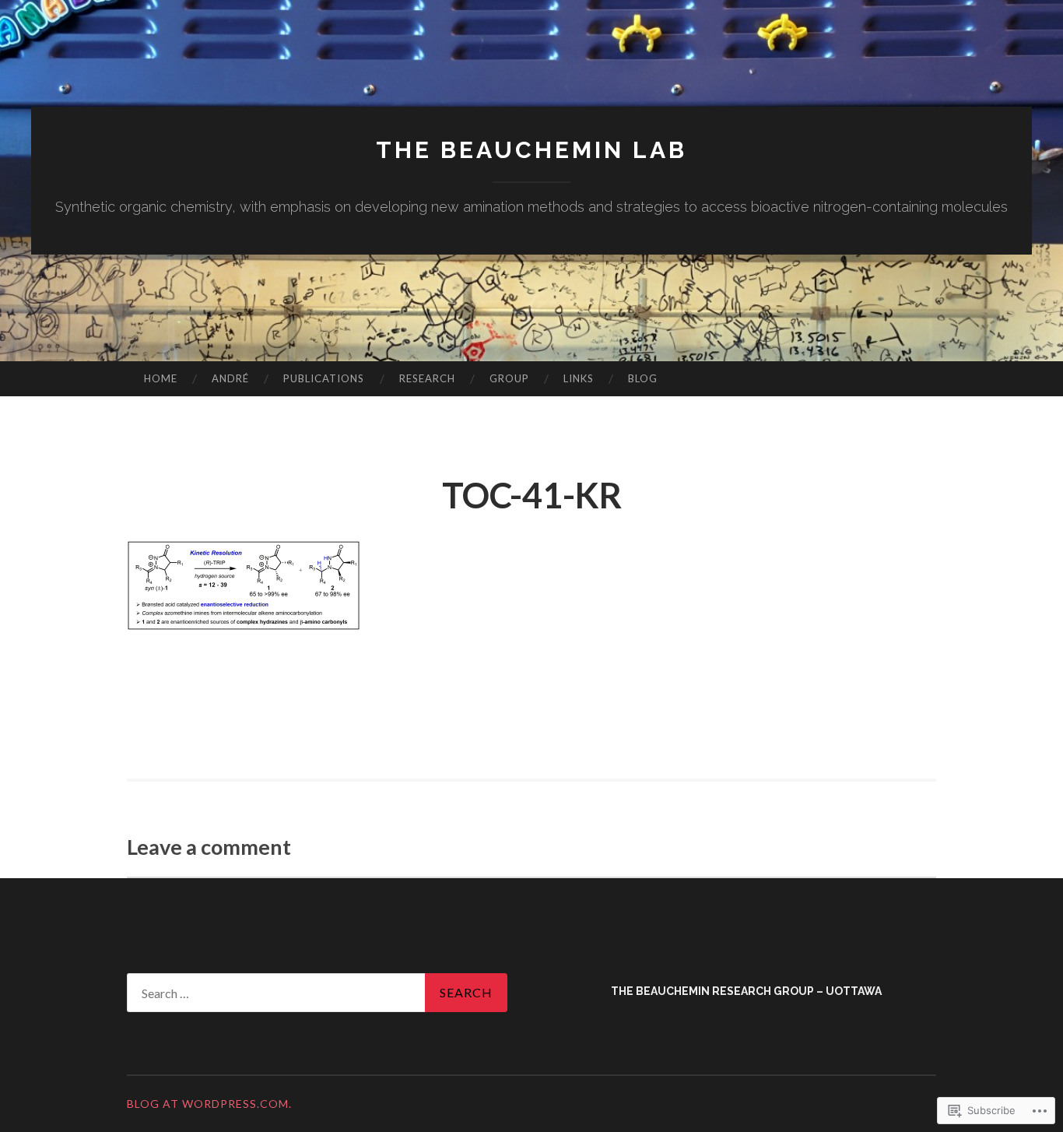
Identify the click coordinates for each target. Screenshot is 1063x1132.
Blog (643, 378)
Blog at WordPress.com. (209, 1103)
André (230, 378)
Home (160, 378)
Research (427, 378)
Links (578, 378)
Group (509, 378)
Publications (323, 378)
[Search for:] (317, 992)
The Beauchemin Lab (531, 149)
